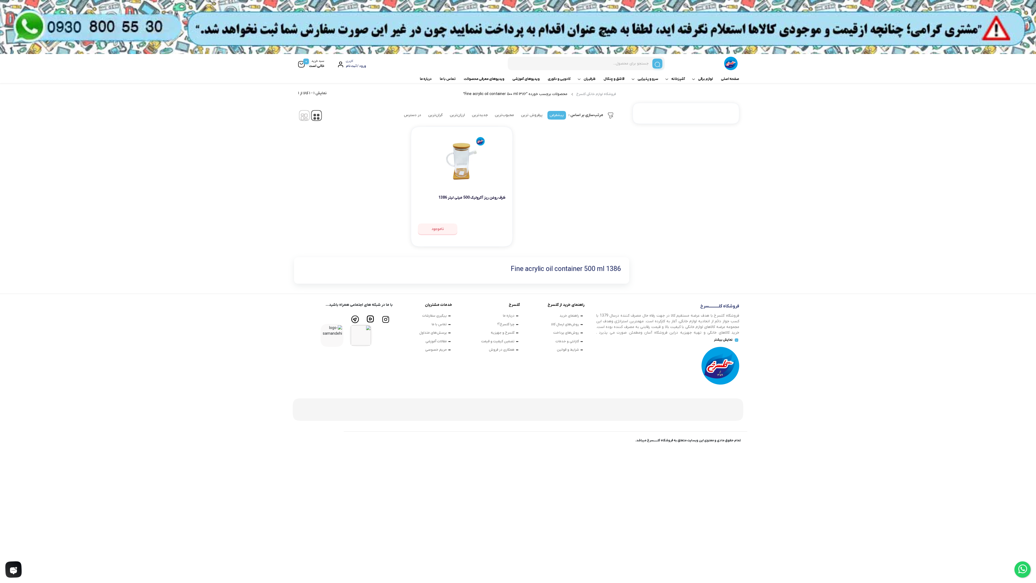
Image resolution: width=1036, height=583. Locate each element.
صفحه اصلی (730, 79)
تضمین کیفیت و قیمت (497, 341)
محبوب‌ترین (504, 115)
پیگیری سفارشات (434, 315)
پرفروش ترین (532, 115)
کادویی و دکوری (559, 79)
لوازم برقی (705, 79)
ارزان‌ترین (457, 115)
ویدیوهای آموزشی (526, 79)
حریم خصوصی (436, 349)
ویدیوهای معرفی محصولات (484, 79)
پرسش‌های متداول (433, 332)
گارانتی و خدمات (567, 341)
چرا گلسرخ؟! (505, 324)
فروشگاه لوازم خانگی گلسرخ (596, 94)
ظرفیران (589, 79)
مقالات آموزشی (436, 341)
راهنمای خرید (569, 315)
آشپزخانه (678, 79)
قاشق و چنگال (614, 79)
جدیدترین (480, 115)
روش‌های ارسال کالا (565, 324)
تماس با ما (448, 79)
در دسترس (412, 115)
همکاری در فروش (501, 349)
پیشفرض (557, 115)
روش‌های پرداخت (566, 332)
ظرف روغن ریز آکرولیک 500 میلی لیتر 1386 (472, 197)
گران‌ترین (435, 115)
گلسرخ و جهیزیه (502, 332)
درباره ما (426, 79)
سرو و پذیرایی (648, 79)
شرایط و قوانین (568, 349)
